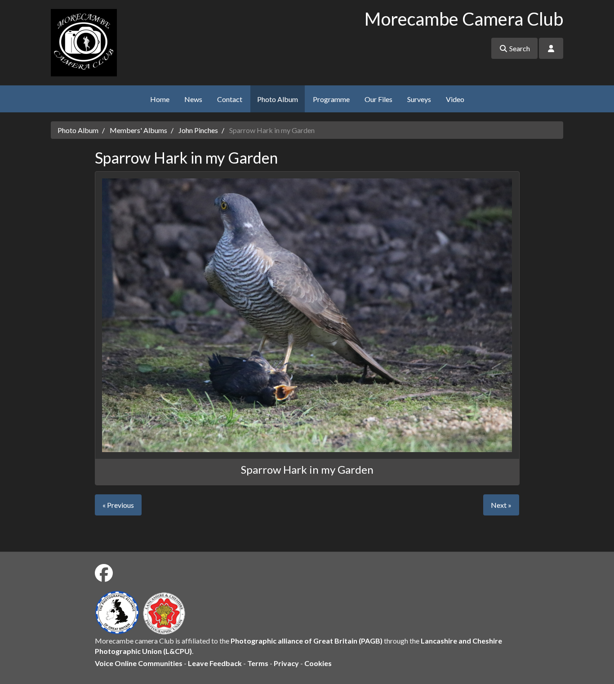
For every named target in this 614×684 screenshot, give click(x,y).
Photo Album (277, 99)
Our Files (378, 99)
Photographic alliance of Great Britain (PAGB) (307, 640)
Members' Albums (138, 130)
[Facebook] (104, 573)
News (193, 99)
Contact (229, 99)
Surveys (419, 99)
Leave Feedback (215, 663)
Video (455, 99)
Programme (331, 99)
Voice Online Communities (138, 663)
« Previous (118, 505)
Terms (257, 663)
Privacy (286, 663)
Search (519, 48)
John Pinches (198, 130)
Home (159, 99)
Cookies (318, 663)
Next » (501, 505)
